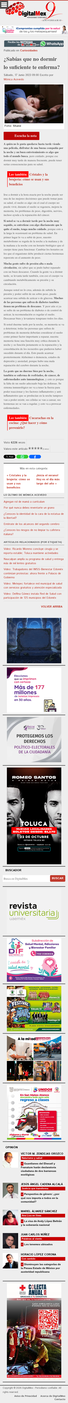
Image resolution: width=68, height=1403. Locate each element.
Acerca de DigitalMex (52, 1396)
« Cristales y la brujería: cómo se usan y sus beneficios (18, 482)
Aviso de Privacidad (25, 1396)
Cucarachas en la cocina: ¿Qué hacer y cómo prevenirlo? (31, 422)
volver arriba (51, 607)
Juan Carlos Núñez (35, 1234)
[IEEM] (34, 690)
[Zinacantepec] (34, 1008)
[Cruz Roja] (34, 1331)
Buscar (57, 878)
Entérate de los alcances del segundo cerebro (31, 524)
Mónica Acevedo (14, 79)
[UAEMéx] (34, 911)
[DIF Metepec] (34, 959)
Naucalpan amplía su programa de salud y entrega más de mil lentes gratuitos (34, 561)
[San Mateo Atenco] (34, 1112)
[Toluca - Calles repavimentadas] (34, 1058)
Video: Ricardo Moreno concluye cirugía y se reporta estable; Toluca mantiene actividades (31, 551)
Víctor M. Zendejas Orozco (42, 1154)
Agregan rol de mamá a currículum (24, 502)
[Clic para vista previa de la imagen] (34, 103)
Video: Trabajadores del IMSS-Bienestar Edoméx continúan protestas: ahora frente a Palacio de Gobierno (33, 573)
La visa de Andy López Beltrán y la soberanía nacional (41, 1223)
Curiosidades (29, 50)
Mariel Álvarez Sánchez (39, 1211)
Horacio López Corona (38, 1254)
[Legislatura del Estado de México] (34, 640)
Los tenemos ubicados (38, 1244)
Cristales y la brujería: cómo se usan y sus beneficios (29, 179)
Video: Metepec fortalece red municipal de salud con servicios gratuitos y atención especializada (33, 586)
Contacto (59, 1399)
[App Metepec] (34, 29)
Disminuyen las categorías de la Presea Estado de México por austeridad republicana (41, 1268)
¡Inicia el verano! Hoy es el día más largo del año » (48, 480)
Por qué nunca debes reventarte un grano (29, 508)
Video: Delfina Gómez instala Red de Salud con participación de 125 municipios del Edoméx (32, 596)
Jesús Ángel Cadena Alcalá (42, 1184)
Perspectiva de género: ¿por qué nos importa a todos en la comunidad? (40, 1198)
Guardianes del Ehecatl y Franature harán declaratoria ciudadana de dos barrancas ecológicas (38, 1169)
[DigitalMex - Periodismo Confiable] (34, 12)
